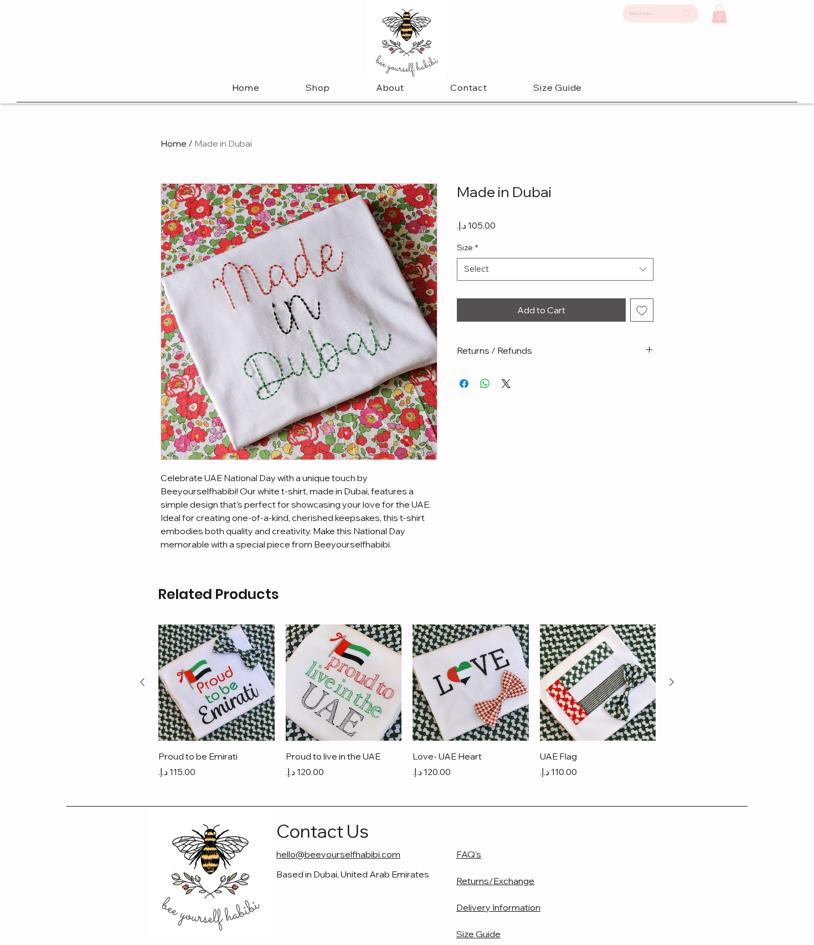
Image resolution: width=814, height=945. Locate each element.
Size (467, 247)
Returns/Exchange (495, 880)
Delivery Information (498, 907)
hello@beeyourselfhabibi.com (338, 854)
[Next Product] (671, 682)
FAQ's (468, 854)
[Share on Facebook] (464, 383)
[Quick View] (216, 682)
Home (174, 143)
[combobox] (555, 269)
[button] (318, 87)
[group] (407, 701)
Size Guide (478, 933)
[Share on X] (506, 383)
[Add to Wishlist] (641, 310)
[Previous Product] (142, 682)
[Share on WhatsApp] (485, 383)
